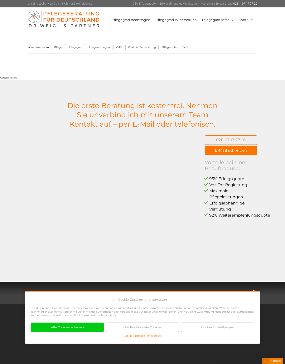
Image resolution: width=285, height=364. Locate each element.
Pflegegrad (75, 47)
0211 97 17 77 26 (231, 140)
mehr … (186, 47)
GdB (119, 47)
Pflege (58, 47)
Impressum (154, 335)
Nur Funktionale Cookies (142, 327)
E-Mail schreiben (231, 150)
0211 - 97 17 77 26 (193, 3)
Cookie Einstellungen (217, 327)
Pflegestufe (169, 47)
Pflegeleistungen (99, 47)
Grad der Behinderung (142, 47)
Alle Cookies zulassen (67, 327)
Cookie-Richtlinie (134, 335)
